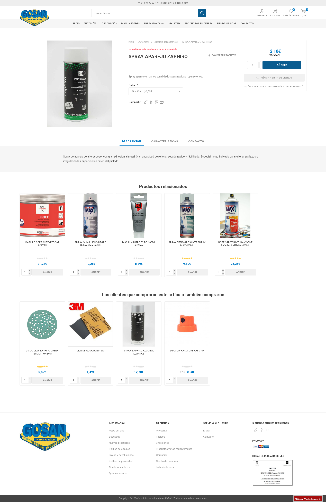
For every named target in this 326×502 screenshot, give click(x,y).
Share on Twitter (146, 102)
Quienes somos (118, 473)
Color (132, 85)
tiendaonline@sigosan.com (174, 3)
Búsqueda (114, 436)
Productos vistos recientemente (174, 448)
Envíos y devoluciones (121, 455)
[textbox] (144, 13)
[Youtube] (268, 430)
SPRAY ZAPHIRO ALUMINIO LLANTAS (138, 352)
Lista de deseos (165, 467)
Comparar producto (224, 55)
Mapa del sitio (116, 430)
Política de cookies (119, 448)
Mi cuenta (262, 15)
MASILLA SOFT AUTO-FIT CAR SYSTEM (42, 244)
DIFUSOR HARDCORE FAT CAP (187, 350)
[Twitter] (255, 430)
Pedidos (160, 436)
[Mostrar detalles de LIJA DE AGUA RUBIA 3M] (90, 324)
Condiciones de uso (120, 467)
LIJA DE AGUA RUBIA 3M (90, 350)
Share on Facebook (151, 102)
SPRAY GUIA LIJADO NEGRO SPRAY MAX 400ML (90, 244)
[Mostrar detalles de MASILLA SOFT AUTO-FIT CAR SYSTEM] (42, 215)
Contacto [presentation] (196, 141)
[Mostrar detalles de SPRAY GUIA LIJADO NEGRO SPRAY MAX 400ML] (90, 215)
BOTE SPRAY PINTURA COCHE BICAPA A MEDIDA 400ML (235, 244)
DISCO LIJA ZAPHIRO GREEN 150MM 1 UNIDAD (42, 352)
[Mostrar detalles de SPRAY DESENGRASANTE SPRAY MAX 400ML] (187, 215)
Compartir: (135, 102)
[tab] (132, 141)
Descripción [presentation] (131, 141)
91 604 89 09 (147, 3)
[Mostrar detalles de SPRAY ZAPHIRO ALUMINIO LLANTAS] (138, 324)
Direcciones (162, 442)
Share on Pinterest (156, 102)
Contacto (208, 436)
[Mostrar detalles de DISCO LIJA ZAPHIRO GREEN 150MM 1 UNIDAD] (42, 324)
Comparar (275, 15)
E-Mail (206, 430)
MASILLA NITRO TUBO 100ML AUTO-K (139, 244)
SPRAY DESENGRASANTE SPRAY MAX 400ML (187, 244)
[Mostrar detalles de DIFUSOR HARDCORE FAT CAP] (187, 324)
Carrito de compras (167, 461)
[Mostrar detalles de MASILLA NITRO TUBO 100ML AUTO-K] (138, 215)
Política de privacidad (120, 461)
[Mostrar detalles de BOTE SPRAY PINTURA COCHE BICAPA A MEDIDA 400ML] (235, 215)
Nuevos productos (119, 442)
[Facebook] (262, 430)
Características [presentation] (164, 141)
